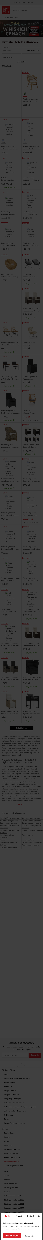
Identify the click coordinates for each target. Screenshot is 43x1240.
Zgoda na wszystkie (12, 1236)
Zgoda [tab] (7, 1216)
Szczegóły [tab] (19, 1216)
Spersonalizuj (30, 1236)
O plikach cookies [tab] (33, 1216)
